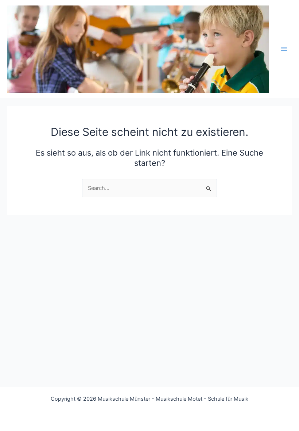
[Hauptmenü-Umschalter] (284, 49)
